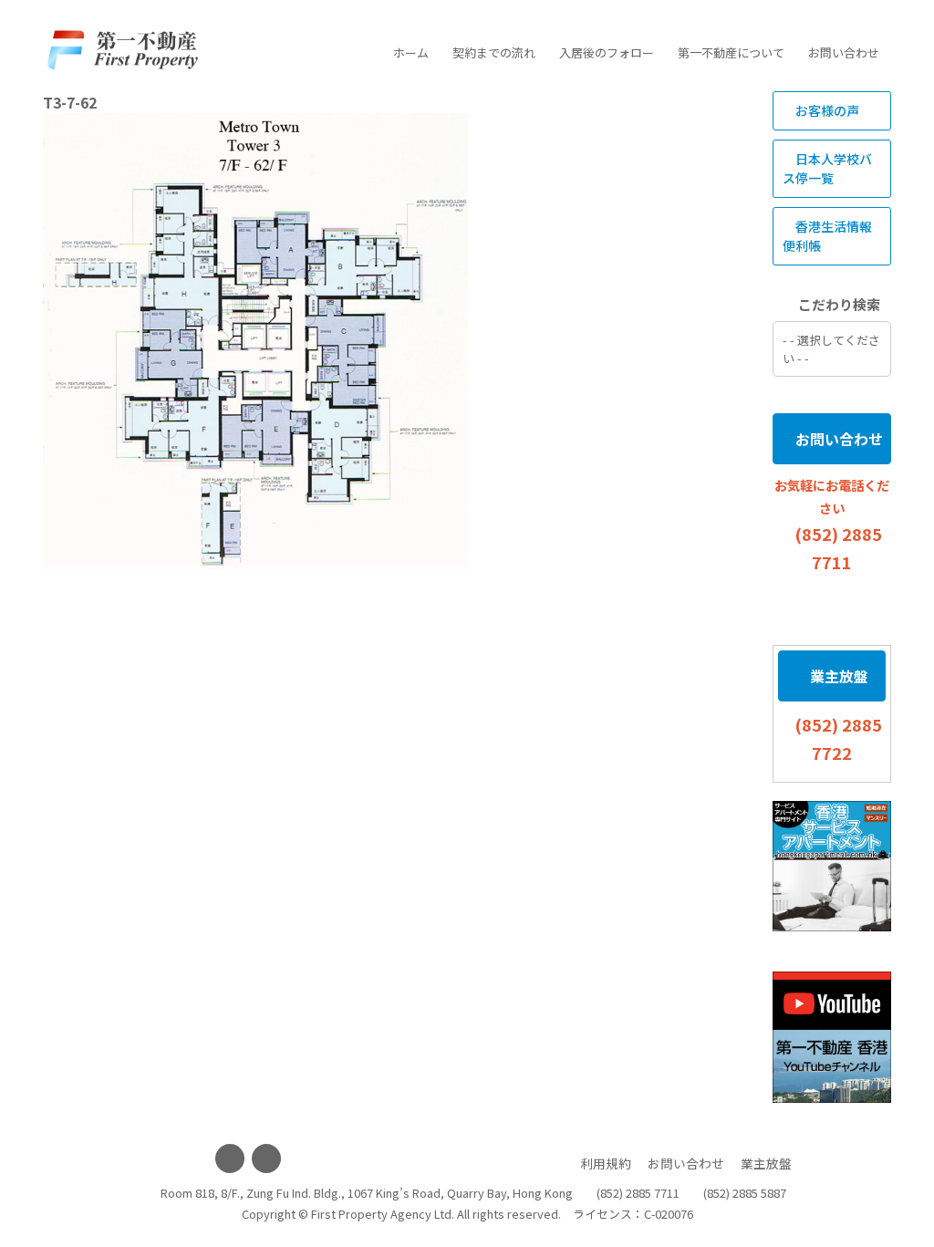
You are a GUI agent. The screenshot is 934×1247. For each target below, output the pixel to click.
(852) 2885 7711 (638, 1192)
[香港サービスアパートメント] (832, 866)
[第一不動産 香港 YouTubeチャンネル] (832, 1037)
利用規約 (605, 1163)
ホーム (411, 52)
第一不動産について (731, 52)
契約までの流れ (493, 52)
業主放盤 (837, 676)
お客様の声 (826, 110)
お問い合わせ (843, 52)
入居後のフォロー (606, 52)
